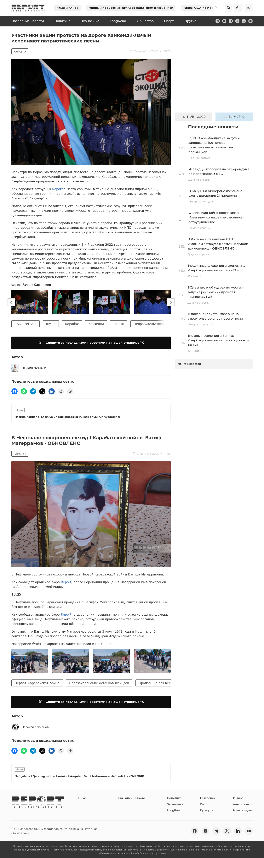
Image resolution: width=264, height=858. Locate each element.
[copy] (70, 391)
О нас (82, 798)
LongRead (174, 810)
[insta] (224, 21)
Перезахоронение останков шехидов (99, 683)
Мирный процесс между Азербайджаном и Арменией (131, 7)
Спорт (204, 804)
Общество (207, 798)
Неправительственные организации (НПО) (168, 324)
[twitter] (237, 21)
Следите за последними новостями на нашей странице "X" (95, 342)
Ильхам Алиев (67, 7)
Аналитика (241, 804)
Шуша (50, 324)
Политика (174, 798)
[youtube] (250, 21)
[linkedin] (244, 21)
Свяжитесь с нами (131, 798)
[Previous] (11, 302)
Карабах (20, 51)
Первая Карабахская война (37, 683)
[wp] (24, 391)
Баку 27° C (236, 116)
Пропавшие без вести (156, 683)
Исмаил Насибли (34, 367)
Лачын (118, 324)
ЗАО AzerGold (25, 324)
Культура (206, 810)
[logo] (28, 8)
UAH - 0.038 (196, 116)
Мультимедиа (243, 810)
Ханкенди (96, 324)
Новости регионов (35, 727)
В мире (238, 798)
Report (57, 189)
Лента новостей (189, 364)
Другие (191, 21)
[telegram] (231, 21)
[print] (61, 391)
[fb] (217, 21)
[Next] (213, 8)
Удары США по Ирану (200, 7)
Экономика (175, 804)
